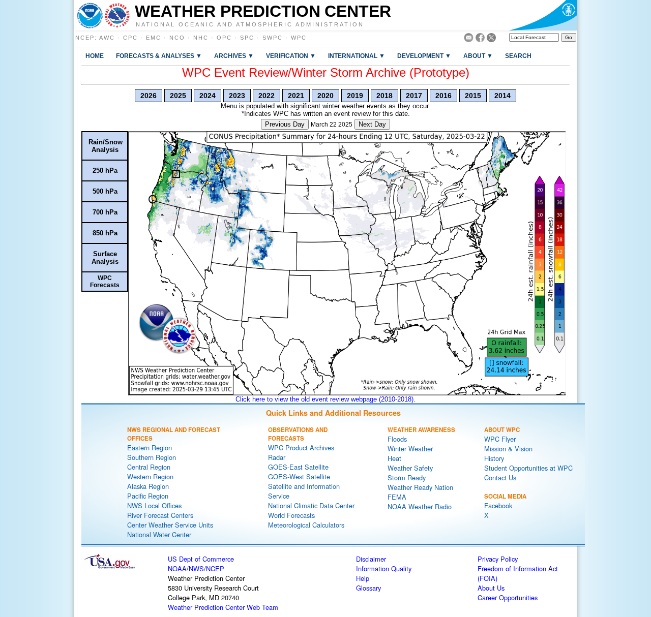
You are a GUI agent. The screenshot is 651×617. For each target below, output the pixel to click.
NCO (177, 38)
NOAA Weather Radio (420, 506)
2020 (325, 95)
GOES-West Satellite (299, 476)
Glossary (368, 588)
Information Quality (383, 568)
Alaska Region (148, 486)
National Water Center (159, 534)
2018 (384, 95)
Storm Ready (407, 477)
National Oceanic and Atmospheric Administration (250, 23)
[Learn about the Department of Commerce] (543, 15)
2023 (237, 95)
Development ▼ (424, 55)
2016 (443, 95)
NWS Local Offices (154, 505)
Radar (276, 457)
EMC (153, 38)
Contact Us (500, 477)
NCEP (85, 38)
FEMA (397, 497)
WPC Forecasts (105, 281)
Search (518, 55)
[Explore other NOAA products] (90, 15)
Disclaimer (371, 559)
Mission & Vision (508, 448)
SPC (247, 38)
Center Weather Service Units (170, 525)
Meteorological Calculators (306, 525)
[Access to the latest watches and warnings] (117, 15)
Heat (394, 458)
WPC (299, 38)
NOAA (177, 568)
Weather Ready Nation (420, 487)
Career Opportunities (508, 597)
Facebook (498, 505)
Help (362, 578)
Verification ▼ (291, 55)
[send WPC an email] (469, 39)
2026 (148, 95)
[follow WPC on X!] (491, 39)
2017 (414, 95)
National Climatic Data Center (311, 505)
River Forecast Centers (160, 515)
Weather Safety (410, 468)
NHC (201, 38)
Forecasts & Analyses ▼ (159, 55)
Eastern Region (149, 447)
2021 (296, 95)
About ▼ (478, 55)
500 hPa (105, 191)
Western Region (150, 476)
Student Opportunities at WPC (528, 468)
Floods (397, 439)
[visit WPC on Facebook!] (480, 39)
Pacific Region (147, 496)
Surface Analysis (105, 257)
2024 (207, 95)
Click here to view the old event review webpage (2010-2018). (325, 399)
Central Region (148, 467)
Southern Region (151, 457)
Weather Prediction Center (263, 11)
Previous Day (285, 124)
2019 (355, 95)
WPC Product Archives (301, 447)
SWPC (272, 38)
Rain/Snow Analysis (105, 145)
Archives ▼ (234, 55)
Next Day (372, 124)
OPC (224, 38)
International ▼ (356, 55)
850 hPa (105, 233)
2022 (266, 95)
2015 (473, 95)
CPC (130, 38)
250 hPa (105, 170)
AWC (107, 38)
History (494, 458)
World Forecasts (291, 515)
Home (94, 55)
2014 (502, 95)
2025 (178, 95)
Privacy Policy (498, 559)
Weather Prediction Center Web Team (223, 607)
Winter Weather (410, 448)
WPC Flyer (500, 439)
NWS (196, 568)
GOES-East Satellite (298, 467)
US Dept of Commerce (201, 559)
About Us (491, 588)
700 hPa (105, 212)
